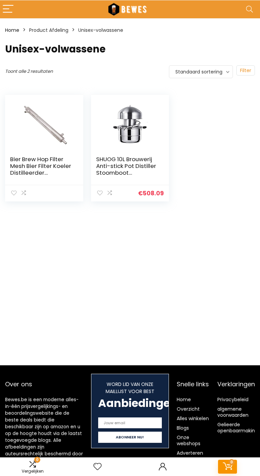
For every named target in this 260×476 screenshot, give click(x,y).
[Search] (249, 9)
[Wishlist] (97, 466)
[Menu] (8, 9)
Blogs (183, 428)
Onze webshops (188, 440)
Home (12, 30)
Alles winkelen (193, 418)
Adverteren (190, 453)
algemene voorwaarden (232, 412)
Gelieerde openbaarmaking (237, 427)
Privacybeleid (232, 399)
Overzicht (188, 409)
